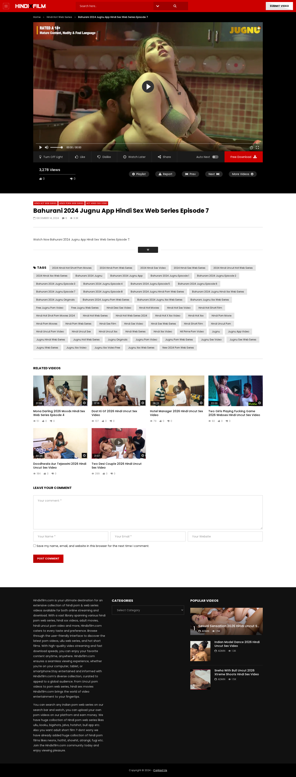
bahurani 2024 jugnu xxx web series (159, 299)
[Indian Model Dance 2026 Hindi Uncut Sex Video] (200, 651)
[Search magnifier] (175, 6)
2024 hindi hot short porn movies (72, 268)
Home (37, 17)
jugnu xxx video (76, 347)
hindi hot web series (95, 315)
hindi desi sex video (119, 307)
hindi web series (135, 331)
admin (205, 631)
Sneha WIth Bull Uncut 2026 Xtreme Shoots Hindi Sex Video (236, 672)
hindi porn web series (78, 323)
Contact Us (160, 770)
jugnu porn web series (179, 339)
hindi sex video (133, 323)
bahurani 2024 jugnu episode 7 (55, 291)
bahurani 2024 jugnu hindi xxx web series (218, 291)
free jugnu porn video (49, 307)
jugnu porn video (146, 339)
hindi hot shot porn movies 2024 (55, 315)
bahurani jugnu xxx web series (209, 299)
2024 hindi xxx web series (51, 275)
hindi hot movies (149, 307)
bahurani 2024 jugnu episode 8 (103, 291)
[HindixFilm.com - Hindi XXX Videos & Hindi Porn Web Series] (30, 6)
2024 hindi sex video (153, 268)
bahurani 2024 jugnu (89, 275)
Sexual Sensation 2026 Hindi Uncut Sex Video (234, 626)
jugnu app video (238, 331)
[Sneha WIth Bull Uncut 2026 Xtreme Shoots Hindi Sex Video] (200, 679)
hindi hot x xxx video (167, 315)
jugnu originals (117, 339)
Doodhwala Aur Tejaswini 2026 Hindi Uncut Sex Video (59, 466)
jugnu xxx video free (107, 347)
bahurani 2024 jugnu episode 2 (216, 275)
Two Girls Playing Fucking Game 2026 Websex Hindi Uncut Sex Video (234, 413)
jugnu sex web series (243, 339)
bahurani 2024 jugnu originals (55, 299)
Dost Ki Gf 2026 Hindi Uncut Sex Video (114, 413)
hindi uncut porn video (50, 331)
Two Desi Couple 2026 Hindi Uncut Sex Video (117, 466)
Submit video (279, 6)
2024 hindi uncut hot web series (233, 268)
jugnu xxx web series (141, 347)
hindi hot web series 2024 (131, 315)
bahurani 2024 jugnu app (126, 275)
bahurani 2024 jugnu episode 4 (103, 283)
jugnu (216, 331)
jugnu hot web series (86, 339)
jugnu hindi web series (50, 339)
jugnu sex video (211, 339)
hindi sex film (107, 323)
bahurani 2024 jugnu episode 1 (170, 275)
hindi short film (193, 323)
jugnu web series (47, 347)
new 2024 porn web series (178, 347)
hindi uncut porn (221, 323)
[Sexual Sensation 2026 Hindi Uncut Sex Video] (226, 621)
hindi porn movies (46, 323)
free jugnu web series (85, 307)
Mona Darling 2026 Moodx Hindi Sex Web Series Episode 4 (59, 413)
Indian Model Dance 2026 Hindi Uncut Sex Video (237, 644)
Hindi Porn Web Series (71, 203)
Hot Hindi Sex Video (96, 203)
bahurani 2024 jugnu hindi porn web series (157, 291)
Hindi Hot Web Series (59, 17)
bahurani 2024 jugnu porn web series (106, 299)
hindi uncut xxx (108, 331)
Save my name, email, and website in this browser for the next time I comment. (93, 546)
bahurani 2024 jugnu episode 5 (150, 283)
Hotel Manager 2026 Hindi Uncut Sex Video (176, 413)
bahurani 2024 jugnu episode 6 (197, 283)
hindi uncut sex (81, 331)
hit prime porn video (192, 331)
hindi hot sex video (178, 307)
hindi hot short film (210, 307)
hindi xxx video (163, 331)
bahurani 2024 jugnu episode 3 (55, 283)
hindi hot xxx (196, 315)
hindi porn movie (221, 315)
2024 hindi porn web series (116, 268)
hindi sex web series (163, 323)
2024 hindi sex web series (189, 268)
